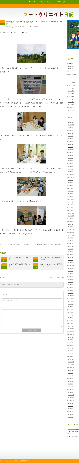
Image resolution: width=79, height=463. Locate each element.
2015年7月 (70, 375)
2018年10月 (71, 268)
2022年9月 (70, 180)
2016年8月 (70, 339)
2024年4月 (70, 138)
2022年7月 (70, 182)
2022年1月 (70, 196)
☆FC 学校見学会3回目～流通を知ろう (19, 265)
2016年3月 (70, 353)
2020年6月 (70, 224)
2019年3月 (70, 254)
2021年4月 (70, 207)
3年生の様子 (71, 68)
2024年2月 (70, 144)
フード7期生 (71, 99)
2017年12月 (71, 295)
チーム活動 (71, 79)
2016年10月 (71, 334)
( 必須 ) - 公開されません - (10, 300)
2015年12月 (71, 361)
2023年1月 (70, 171)
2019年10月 (71, 235)
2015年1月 (70, 392)
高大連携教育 (71, 110)
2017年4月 (70, 317)
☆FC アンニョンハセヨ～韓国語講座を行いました (51, 265)
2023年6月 (70, 158)
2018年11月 (71, 265)
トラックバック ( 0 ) (49, 277)
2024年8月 (70, 130)
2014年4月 (70, 417)
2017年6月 (70, 312)
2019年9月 (70, 237)
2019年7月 (70, 243)
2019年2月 (70, 257)
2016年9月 (70, 337)
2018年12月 (71, 262)
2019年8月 (70, 240)
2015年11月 (71, 364)
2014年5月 (70, 414)
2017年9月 (70, 304)
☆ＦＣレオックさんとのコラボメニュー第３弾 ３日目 (15, 244)
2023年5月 (70, 160)
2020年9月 (70, 218)
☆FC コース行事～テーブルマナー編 (20, 258)
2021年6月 (70, 204)
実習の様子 (71, 107)
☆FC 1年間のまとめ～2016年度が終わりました (51, 258)
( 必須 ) (5, 294)
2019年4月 (70, 251)
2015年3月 (70, 386)
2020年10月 (71, 215)
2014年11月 (71, 397)
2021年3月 (70, 210)
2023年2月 (70, 169)
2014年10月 (71, 400)
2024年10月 (71, 124)
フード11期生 (71, 85)
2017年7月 (70, 309)
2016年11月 (71, 331)
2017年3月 (70, 320)
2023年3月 (70, 166)
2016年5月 (70, 348)
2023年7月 (70, 155)
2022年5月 (70, 185)
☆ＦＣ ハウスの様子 (73, 429)
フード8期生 (71, 102)
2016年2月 (70, 356)
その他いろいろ (17, 26)
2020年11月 (71, 213)
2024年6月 (70, 136)
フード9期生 (71, 104)
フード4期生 (71, 90)
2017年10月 (71, 301)
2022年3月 (70, 191)
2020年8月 (70, 221)
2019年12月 (71, 229)
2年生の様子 (71, 66)
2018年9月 (70, 271)
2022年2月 (70, 193)
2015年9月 (70, 370)
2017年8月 (70, 306)
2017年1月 (70, 326)
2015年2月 (70, 389)
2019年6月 (70, 246)
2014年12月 (71, 395)
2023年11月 (71, 149)
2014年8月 (70, 406)
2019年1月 (70, 260)
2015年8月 (70, 373)
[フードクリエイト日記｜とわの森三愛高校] (49, 16)
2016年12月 (71, 328)
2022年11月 (71, 174)
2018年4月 (70, 284)
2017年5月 (70, 315)
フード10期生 (71, 82)
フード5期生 (71, 93)
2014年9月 (70, 403)
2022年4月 (70, 188)
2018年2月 (70, 290)
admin (36, 26)
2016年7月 (70, 342)
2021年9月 (70, 202)
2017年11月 (71, 298)
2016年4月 (70, 350)
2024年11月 (71, 122)
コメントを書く (28, 26)
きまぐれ (70, 71)
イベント (70, 77)
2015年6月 (70, 378)
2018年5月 (70, 282)
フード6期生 (71, 96)
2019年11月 (71, 232)
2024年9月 (70, 127)
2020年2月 (70, 226)
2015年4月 (70, 383)
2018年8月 (70, 273)
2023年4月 (70, 163)
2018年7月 (70, 276)
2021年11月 (71, 199)
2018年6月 (70, 279)
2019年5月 (70, 248)
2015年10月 (71, 367)
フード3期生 (71, 88)
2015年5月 (70, 381)
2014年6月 (70, 411)
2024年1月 (70, 147)
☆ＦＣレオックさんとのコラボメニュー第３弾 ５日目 (48, 244)
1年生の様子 (71, 63)
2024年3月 (70, 141)
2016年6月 (70, 345)
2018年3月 (70, 287)
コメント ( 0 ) (60, 277)
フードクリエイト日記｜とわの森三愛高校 (16, 460)
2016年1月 (70, 359)
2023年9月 (70, 152)
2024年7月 (70, 133)
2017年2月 (70, 323)
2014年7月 (70, 408)
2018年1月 (70, 293)
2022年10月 (71, 177)
